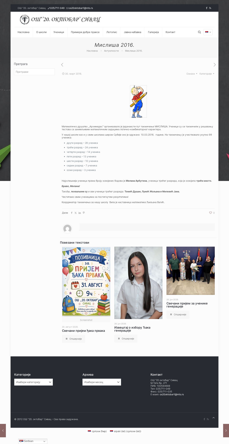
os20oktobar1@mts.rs (81, 8)
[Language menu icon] (208, 32)
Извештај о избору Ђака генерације (132, 329)
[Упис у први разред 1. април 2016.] (226, 430)
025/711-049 (57, 8)
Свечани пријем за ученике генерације (187, 305)
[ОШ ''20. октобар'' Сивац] (61, 19)
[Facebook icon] (206, 8)
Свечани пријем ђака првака (83, 330)
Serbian (28, 441)
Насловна (92, 50)
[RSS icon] (210, 8)
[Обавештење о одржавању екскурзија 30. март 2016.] (3, 430)
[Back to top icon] (213, 417)
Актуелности (111, 50)
